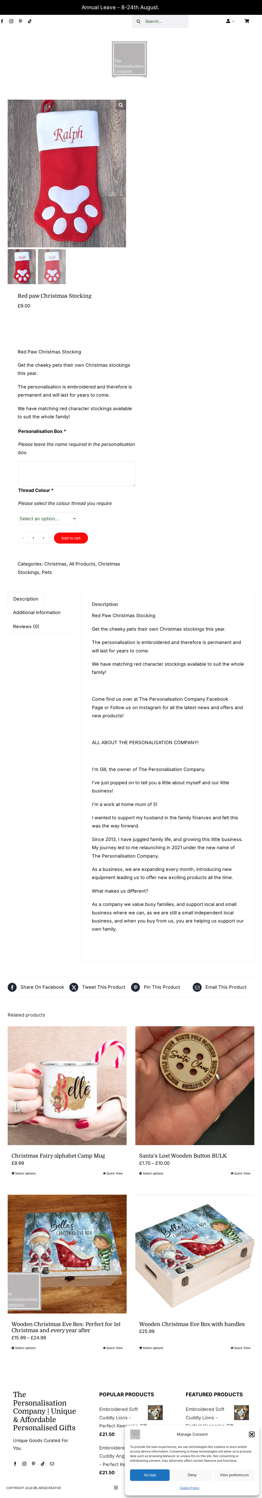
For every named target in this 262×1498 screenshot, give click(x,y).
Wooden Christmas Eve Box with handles (192, 1324)
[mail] (52, 1464)
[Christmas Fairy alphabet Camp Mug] (67, 1085)
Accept (150, 1475)
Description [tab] (25, 599)
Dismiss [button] (170, 7)
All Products (82, 564)
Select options (25, 1173)
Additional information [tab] (37, 612)
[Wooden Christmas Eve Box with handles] (194, 1254)
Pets (47, 572)
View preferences (234, 1475)
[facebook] (2, 21)
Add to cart (71, 538)
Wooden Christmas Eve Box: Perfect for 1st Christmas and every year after (66, 1327)
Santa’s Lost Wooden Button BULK (183, 1156)
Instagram (150, 707)
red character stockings (85, 408)
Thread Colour (35, 490)
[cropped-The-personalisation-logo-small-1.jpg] (129, 43)
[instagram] (11, 21)
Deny (192, 1475)
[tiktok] (30, 21)
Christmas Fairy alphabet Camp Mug (58, 1156)
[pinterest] (20, 21)
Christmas (55, 564)
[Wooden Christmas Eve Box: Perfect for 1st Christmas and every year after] (67, 1254)
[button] (251, 1434)
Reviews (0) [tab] (26, 626)
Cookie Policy (190, 1488)
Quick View (114, 1173)
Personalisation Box (42, 431)
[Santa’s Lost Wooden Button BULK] (194, 1085)
